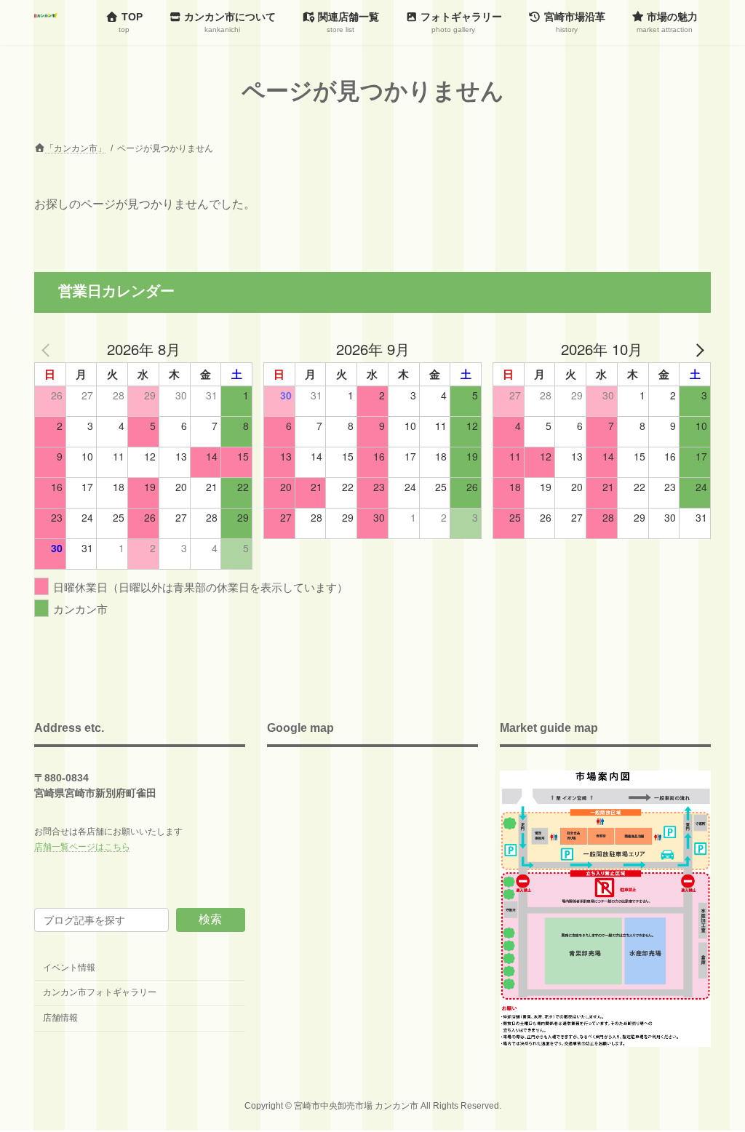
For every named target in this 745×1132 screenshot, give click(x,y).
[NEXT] (697, 349)
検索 (210, 919)
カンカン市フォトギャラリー (99, 992)
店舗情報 (60, 1018)
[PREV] (48, 349)
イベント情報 (69, 967)
